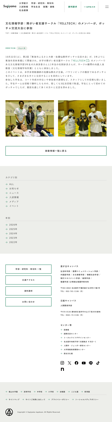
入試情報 (23, 7)
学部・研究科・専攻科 (42, 3)
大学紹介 (23, 3)
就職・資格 (48, 7)
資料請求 (72, 7)
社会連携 (23, 10)
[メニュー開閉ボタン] (105, 7)
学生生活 (35, 7)
